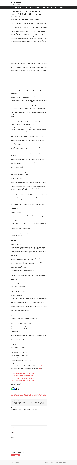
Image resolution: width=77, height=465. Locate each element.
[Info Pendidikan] (12, 7)
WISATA (61, 7)
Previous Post (20, 402)
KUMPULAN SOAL (45, 7)
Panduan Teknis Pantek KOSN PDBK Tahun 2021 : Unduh (23, 373)
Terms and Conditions (58, 462)
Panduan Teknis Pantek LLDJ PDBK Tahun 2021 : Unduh (22, 375)
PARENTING (56, 7)
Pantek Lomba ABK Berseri (18, 395)
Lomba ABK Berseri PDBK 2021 (28, 394)
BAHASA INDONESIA (17, 7)
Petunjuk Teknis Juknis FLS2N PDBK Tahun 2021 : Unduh (23, 377)
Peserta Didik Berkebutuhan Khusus (31, 395)
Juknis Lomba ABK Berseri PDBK (35, 393)
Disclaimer (52, 462)
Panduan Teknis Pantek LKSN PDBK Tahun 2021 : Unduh (23, 378)
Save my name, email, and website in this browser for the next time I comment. (26, 444)
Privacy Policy (47, 462)
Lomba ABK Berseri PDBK (18, 394)
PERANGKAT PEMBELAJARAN (34, 7)
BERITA (52, 7)
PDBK (24, 395)
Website (12, 437)
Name (12, 427)
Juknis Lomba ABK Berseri (25, 393)
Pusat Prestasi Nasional (19, 396)
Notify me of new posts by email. (17, 452)
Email (12, 432)
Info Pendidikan (17, 2)
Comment (13, 412)
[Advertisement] (29, 52)
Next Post (37, 402)
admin (19, 16)
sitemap (64, 462)
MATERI (25, 7)
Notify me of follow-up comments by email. (19, 448)
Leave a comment (29, 396)
